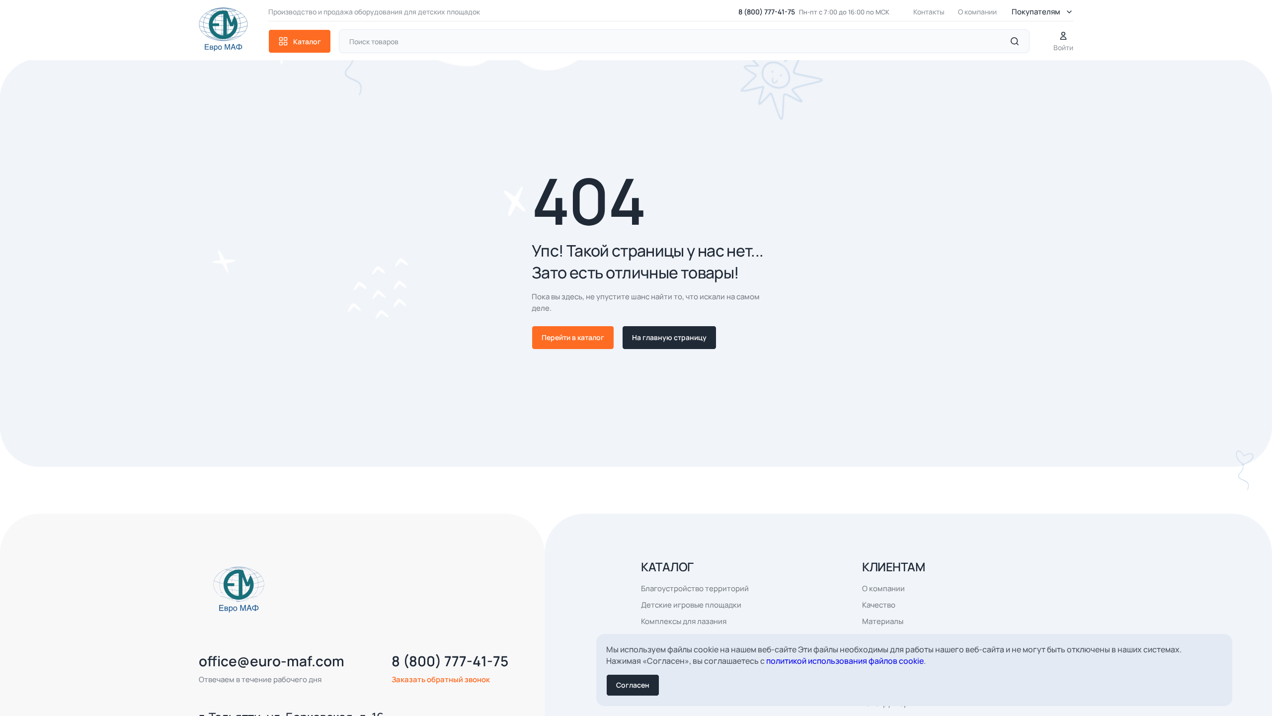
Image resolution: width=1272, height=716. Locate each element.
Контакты (929, 11)
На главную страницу (669, 337)
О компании (977, 11)
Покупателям (1036, 11)
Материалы (882, 621)
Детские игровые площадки (691, 605)
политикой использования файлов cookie (845, 660)
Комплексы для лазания (683, 621)
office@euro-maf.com (271, 660)
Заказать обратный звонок (441, 679)
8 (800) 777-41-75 (766, 11)
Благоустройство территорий (695, 588)
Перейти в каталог (573, 337)
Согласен (632, 685)
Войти (1063, 47)
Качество (878, 605)
